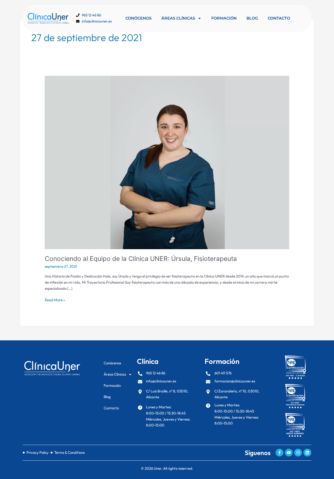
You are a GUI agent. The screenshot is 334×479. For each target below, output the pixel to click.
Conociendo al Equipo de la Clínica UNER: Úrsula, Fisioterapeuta (141, 258)
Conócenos (138, 18)
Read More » (55, 299)
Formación (224, 18)
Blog (252, 18)
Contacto (279, 18)
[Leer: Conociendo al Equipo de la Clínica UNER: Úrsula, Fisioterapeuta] (167, 162)
